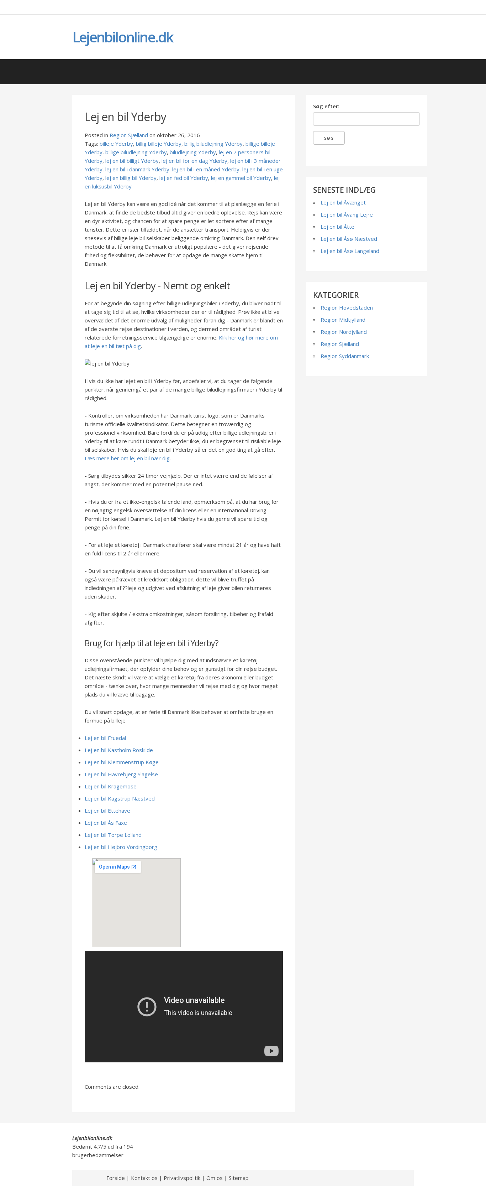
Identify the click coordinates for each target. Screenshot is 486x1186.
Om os (214, 1177)
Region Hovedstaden (347, 307)
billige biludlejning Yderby (136, 152)
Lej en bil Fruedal (105, 737)
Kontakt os (144, 1177)
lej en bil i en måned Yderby (205, 169)
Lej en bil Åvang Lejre (347, 214)
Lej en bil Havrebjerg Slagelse (121, 774)
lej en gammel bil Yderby (241, 177)
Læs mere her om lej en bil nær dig (127, 458)
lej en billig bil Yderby (131, 177)
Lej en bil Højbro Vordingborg (121, 846)
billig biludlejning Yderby (213, 143)
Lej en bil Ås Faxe (106, 822)
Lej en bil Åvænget (343, 202)
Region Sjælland (129, 135)
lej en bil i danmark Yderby (137, 169)
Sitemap (239, 1177)
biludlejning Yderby (193, 152)
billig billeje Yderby (158, 143)
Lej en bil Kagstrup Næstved (120, 798)
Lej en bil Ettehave (107, 810)
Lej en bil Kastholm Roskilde (119, 749)
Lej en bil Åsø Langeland (350, 250)
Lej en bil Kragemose (111, 786)
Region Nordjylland (344, 331)
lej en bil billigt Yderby (132, 160)
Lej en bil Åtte (337, 226)
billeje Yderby (116, 143)
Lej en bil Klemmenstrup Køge (122, 762)
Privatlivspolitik (182, 1177)
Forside (115, 1177)
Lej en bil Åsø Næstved (349, 238)
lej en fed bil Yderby (183, 177)
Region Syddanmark (345, 355)
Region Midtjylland (343, 319)
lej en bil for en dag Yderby (194, 160)
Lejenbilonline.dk (122, 37)
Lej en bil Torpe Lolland (113, 834)
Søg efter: (326, 106)
